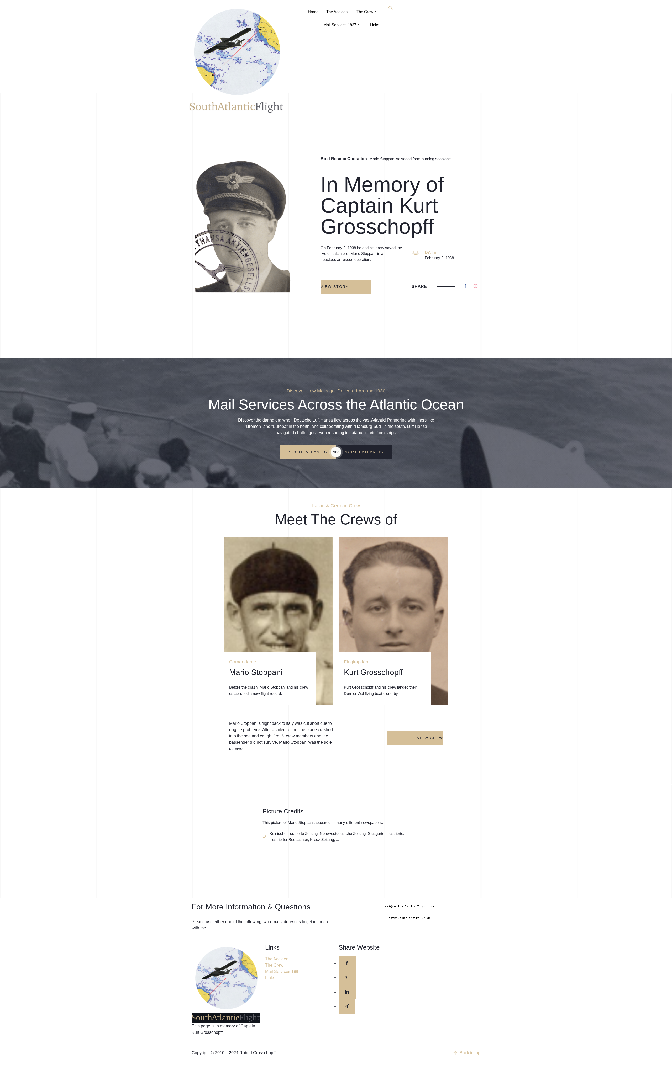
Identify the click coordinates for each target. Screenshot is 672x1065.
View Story (335, 287)
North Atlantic (364, 452)
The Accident (337, 11)
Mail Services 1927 (339, 25)
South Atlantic (308, 452)
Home (313, 11)
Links (374, 25)
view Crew (430, 738)
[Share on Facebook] (347, 963)
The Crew (364, 11)
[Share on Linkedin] (347, 992)
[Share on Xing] (347, 1006)
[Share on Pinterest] (347, 977)
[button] (390, 8)
